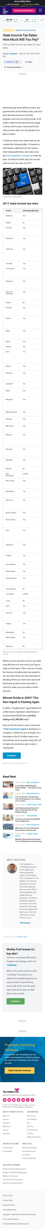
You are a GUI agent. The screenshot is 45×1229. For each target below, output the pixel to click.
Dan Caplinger (11, 54)
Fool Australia (8, 1148)
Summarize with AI (14, 67)
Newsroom (7, 1126)
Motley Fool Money (34, 1137)
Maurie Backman (33, 782)
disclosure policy (22, 937)
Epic (28, 1123)
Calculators (26, 1155)
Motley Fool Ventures (10, 1176)
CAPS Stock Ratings (29, 1148)
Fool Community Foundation (13, 1179)
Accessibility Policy (9, 1210)
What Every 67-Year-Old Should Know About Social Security (27, 829)
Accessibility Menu (22, 1)
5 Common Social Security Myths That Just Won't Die (27, 820)
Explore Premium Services (26, 30)
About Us (6, 1116)
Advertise (6, 1133)
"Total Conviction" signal (14, 729)
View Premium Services (19, 1070)
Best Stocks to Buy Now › (24, 11)
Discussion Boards (29, 1151)
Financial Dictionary (29, 1158)
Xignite (20, 1107)
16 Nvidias (11, 965)
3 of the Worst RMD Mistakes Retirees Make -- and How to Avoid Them (28, 788)
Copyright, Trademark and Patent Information (19, 1214)
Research (6, 1123)
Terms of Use (8, 1196)
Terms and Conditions (11, 1219)
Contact (6, 1130)
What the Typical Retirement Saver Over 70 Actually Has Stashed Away (28, 840)
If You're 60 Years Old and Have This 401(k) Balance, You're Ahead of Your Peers (28, 799)
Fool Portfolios (32, 1130)
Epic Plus (30, 1126)
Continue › (12, 755)
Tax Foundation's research (18, 155)
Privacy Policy (8, 1200)
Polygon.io (29, 1107)
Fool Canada (7, 1151)
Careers (6, 1119)
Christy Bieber (32, 816)
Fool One (30, 1133)
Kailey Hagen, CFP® (34, 805)
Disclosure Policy (9, 1205)
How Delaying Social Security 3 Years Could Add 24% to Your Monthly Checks (27, 810)
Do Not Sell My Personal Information (16, 1224)
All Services (31, 1116)
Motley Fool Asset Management (14, 1169)
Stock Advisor (32, 1119)
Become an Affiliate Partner (13, 1183)
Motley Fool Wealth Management (15, 1172)
